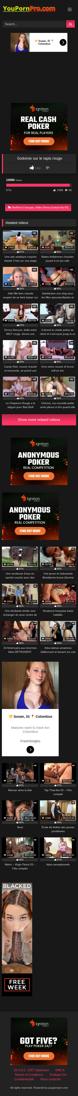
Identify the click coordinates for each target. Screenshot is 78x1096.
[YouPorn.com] (32, 9)
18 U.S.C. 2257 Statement (31, 1070)
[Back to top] (66, 1084)
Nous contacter (51, 1079)
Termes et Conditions (29, 1074)
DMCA (60, 1070)
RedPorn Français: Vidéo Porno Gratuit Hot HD (40, 207)
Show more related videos (39, 420)
